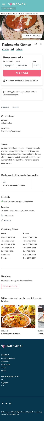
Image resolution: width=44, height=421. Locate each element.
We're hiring (5, 364)
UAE (2, 386)
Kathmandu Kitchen (11, 333)
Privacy (3, 370)
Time (34, 61)
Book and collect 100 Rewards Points (22, 80)
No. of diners (8, 61)
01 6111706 (8, 215)
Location (15, 107)
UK (2, 380)
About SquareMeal (8, 358)
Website (5, 49)
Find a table (22, 73)
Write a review (10, 286)
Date (18, 61)
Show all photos (32, 36)
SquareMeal (17, 4)
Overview (5, 107)
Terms (3, 367)
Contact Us (5, 361)
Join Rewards (8, 8)
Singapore (5, 383)
